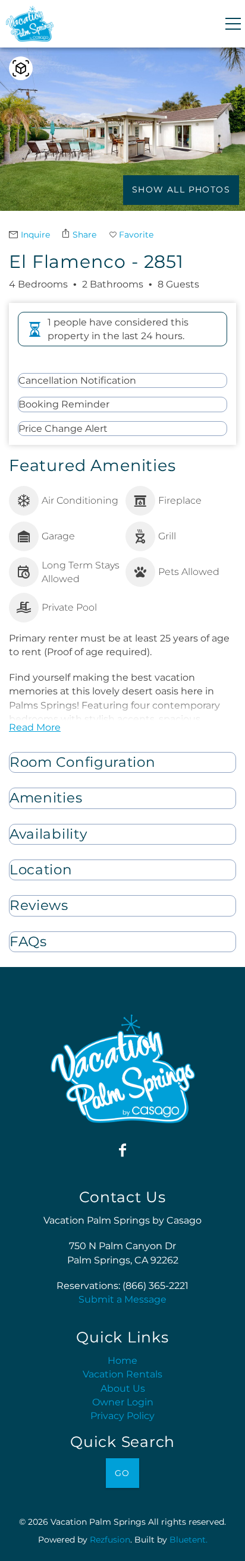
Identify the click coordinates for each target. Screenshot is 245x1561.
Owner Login (122, 1402)
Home (122, 1360)
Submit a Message (122, 1299)
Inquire (35, 234)
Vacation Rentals (122, 1374)
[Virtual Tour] (21, 68)
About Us (122, 1388)
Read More (35, 727)
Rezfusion (110, 1539)
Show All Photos (181, 189)
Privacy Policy (122, 1415)
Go (122, 1473)
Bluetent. (188, 1539)
